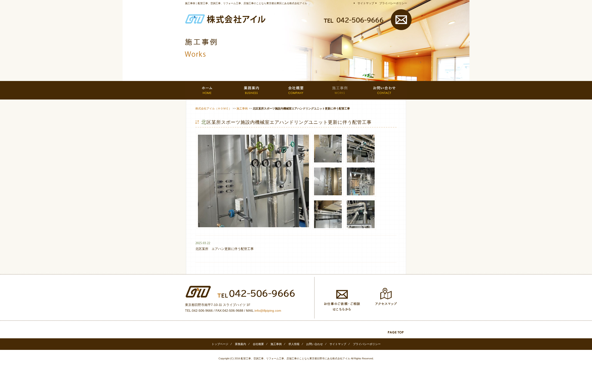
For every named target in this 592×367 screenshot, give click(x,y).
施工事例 (242, 108)
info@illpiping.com (268, 310)
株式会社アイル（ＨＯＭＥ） (213, 108)
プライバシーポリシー (393, 3)
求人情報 (293, 344)
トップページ (220, 344)
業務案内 (240, 344)
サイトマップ (366, 3)
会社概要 (258, 344)
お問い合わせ (314, 344)
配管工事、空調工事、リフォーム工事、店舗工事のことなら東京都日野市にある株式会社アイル (295, 358)
